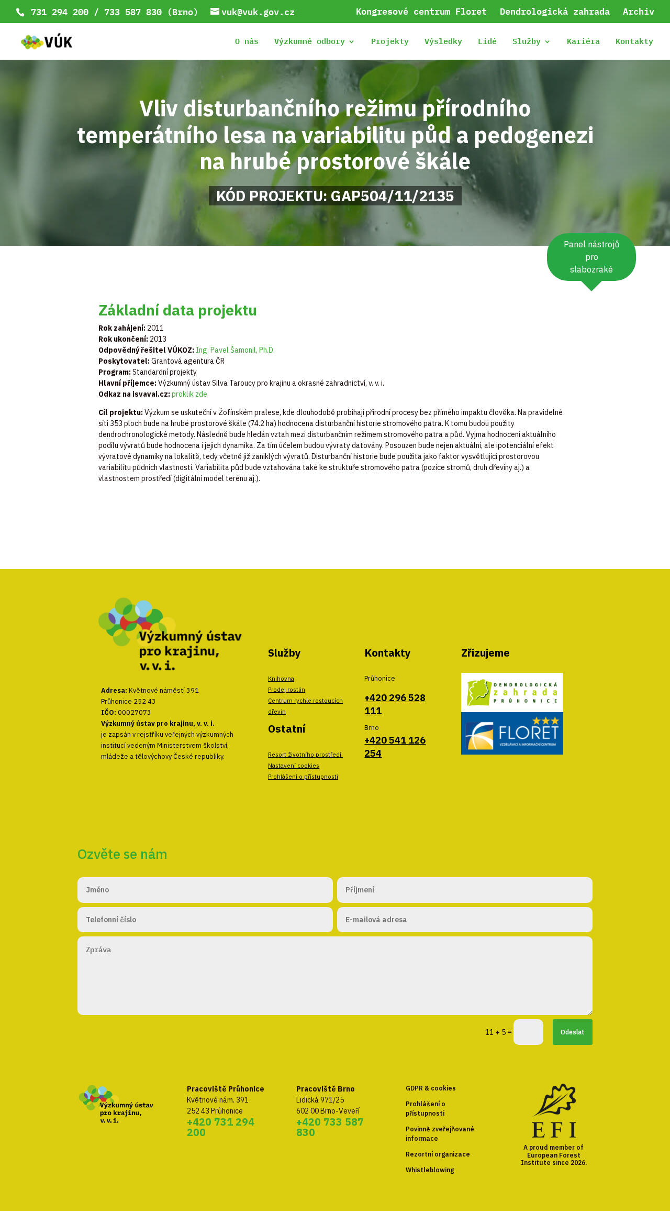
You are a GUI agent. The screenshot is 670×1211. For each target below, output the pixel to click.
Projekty (390, 43)
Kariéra (583, 43)
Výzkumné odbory (309, 43)
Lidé (487, 43)
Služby (526, 43)
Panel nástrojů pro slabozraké (591, 257)
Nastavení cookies (293, 765)
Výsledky (443, 43)
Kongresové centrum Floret (421, 12)
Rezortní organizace (438, 1154)
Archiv (638, 12)
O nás (247, 43)
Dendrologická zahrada (555, 12)
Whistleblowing (430, 1170)
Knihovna (281, 678)
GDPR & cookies (431, 1088)
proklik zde (189, 394)
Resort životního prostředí (305, 754)
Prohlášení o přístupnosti (303, 776)
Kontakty (634, 43)
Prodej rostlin (286, 689)
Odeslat (573, 1032)
